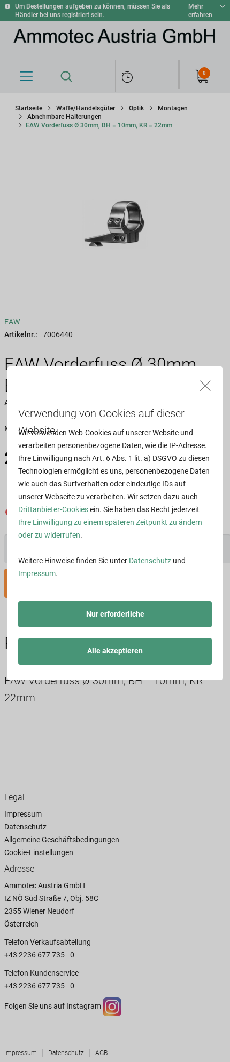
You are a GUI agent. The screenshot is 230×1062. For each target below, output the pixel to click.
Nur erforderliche (115, 614)
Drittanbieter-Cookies (53, 509)
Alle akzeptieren (115, 650)
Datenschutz (150, 560)
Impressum (37, 573)
